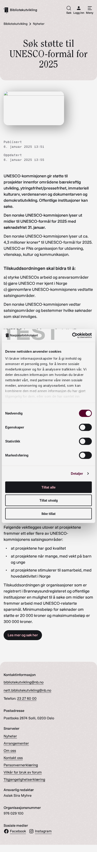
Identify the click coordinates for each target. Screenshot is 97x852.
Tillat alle (48, 487)
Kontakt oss (13, 758)
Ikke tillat (48, 513)
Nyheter (10, 736)
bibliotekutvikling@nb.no (24, 682)
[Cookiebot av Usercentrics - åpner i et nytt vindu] (72, 335)
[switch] (85, 427)
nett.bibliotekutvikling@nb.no (27, 690)
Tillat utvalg (48, 500)
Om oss (10, 750)
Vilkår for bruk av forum (23, 772)
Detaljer (77, 473)
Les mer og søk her (23, 635)
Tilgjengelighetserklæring (24, 779)
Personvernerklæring (21, 765)
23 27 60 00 (27, 698)
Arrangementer (16, 743)
